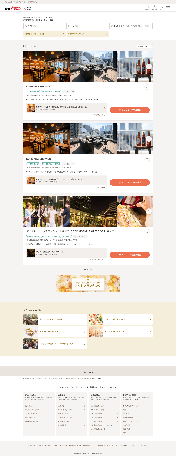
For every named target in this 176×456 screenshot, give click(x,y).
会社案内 (32, 445)
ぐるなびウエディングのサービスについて (120, 445)
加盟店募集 (101, 445)
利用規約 (40, 445)
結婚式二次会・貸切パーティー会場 (64, 378)
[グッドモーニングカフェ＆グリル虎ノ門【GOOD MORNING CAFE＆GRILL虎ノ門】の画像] (88, 211)
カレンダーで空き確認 (131, 110)
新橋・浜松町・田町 (89, 378)
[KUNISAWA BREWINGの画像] (88, 66)
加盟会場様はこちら (89, 445)
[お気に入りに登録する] (147, 87)
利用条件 (48, 445)
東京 (79, 378)
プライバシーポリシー (60, 445)
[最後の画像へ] (149, 66)
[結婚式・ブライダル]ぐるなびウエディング (37, 378)
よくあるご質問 (141, 445)
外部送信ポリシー (75, 445)
